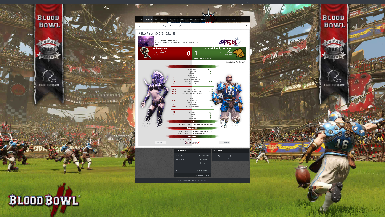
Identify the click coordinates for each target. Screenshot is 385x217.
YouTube (159, 2)
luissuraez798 (180, 159)
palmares (164, 19)
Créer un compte (231, 19)
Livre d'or (139, 2)
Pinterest (172, 2)
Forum (156, 19)
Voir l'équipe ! (161, 142)
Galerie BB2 (182, 19)
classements (148, 19)
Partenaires (202, 19)
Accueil (140, 19)
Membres (179, 2)
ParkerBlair (179, 163)
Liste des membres (203, 175)
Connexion (244, 19)
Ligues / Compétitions (178, 26)
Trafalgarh (179, 167)
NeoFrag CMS (190, 180)
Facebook (146, 2)
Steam (152, 2)
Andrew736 (179, 155)
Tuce (177, 171)
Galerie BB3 (173, 19)
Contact (186, 2)
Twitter (165, 2)
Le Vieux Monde (192, 19)
